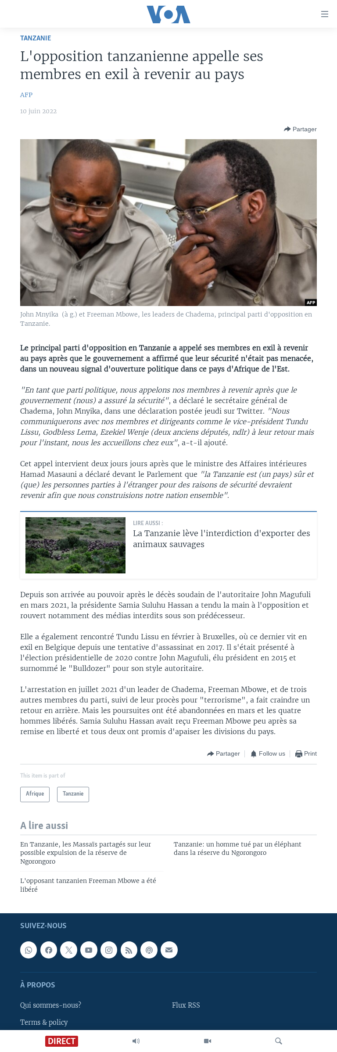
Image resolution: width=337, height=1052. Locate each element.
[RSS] (129, 949)
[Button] (300, 129)
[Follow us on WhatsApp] (28, 949)
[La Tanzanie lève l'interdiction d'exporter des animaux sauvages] (75, 545)
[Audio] (136, 1041)
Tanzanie (35, 38)
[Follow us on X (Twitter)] (68, 949)
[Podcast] (148, 949)
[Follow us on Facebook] (48, 949)
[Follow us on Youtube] (88, 949)
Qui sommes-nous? (50, 1006)
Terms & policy (44, 1023)
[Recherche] (278, 1041)
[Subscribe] (169, 949)
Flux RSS (186, 1006)
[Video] (207, 1041)
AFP (26, 95)
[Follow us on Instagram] (108, 949)
